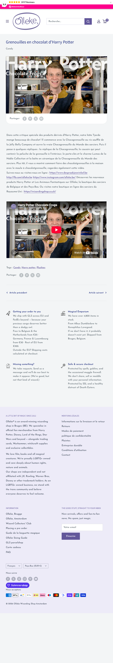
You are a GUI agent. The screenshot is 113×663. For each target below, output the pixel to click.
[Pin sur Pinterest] (30, 118)
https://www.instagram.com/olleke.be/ (54, 177)
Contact (66, 455)
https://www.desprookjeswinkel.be (68, 173)
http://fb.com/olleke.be (19, 177)
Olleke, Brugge (14, 514)
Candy (9, 49)
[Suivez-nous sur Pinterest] (30, 579)
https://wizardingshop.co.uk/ (40, 191)
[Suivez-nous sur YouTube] (36, 579)
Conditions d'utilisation (74, 450)
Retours (66, 426)
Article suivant (96, 293)
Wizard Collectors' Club (18, 523)
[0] (105, 21)
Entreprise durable (72, 445)
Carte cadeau (13, 547)
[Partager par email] (41, 118)
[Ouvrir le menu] (7, 21)
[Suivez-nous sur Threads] (19, 579)
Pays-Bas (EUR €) (33, 566)
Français (11, 566)
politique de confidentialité (76, 436)
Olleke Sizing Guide (16, 538)
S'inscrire (70, 536)
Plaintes (66, 441)
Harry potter (28, 267)
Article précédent (18, 293)
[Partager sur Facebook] (25, 118)
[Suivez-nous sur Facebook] (8, 579)
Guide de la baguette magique (23, 533)
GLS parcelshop (14, 543)
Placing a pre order (16, 528)
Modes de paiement (73, 431)
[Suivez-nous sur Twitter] (13, 579)
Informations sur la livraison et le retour (83, 421)
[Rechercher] (88, 21)
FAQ (8, 552)
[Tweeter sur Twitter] (36, 118)
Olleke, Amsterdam (16, 519)
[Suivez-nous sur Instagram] (25, 579)
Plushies (41, 267)
